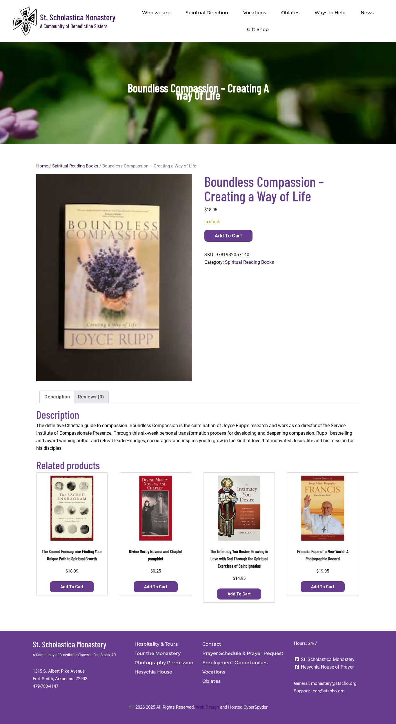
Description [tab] (57, 397)
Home (42, 166)
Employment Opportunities (235, 662)
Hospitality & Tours (156, 644)
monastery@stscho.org (333, 683)
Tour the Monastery (158, 653)
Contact (211, 644)
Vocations (254, 12)
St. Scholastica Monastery (77, 17)
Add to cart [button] (71, 586)
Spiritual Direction (207, 12)
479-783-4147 (45, 686)
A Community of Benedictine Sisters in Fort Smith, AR (74, 655)
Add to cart (228, 236)
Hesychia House (153, 672)
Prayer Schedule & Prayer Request (243, 653)
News (367, 12)
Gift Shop (258, 29)
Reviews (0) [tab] (91, 397)
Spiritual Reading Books (75, 166)
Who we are (156, 12)
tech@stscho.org (327, 691)
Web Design (207, 707)
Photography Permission (164, 662)
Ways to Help (330, 12)
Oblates (290, 12)
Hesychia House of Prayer (327, 667)
